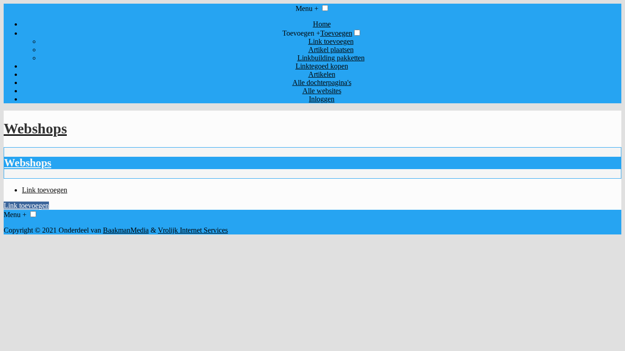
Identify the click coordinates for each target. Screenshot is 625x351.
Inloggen (321, 99)
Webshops (27, 163)
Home (322, 24)
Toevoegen (336, 33)
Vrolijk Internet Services (193, 230)
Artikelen (321, 74)
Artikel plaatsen (331, 49)
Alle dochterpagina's (321, 82)
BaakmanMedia (126, 230)
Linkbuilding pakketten (331, 58)
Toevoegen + (301, 33)
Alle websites (321, 91)
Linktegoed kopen (322, 66)
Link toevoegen (331, 41)
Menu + (307, 8)
